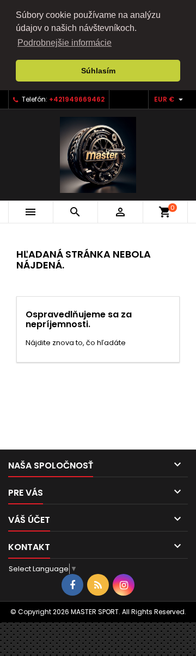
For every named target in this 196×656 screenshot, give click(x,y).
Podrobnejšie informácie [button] (64, 42)
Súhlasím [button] (98, 70)
